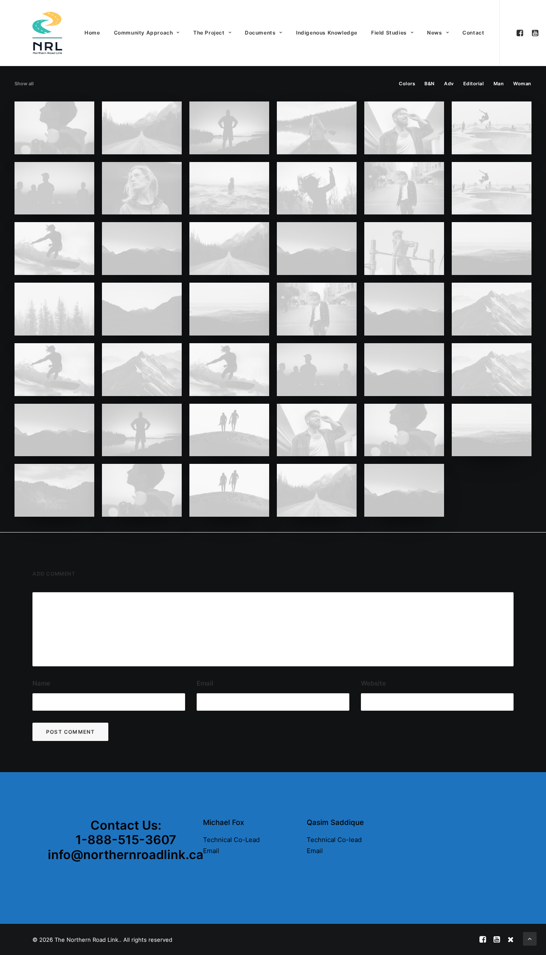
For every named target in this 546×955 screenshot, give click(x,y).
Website (373, 683)
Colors (407, 83)
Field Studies (389, 32)
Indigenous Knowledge (326, 32)
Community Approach (143, 32)
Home (92, 32)
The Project (209, 32)
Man (499, 83)
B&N (429, 83)
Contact (473, 32)
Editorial (473, 83)
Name (41, 683)
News (434, 32)
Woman (522, 83)
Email (205, 683)
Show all (24, 83)
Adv (449, 83)
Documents (260, 32)
